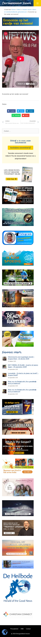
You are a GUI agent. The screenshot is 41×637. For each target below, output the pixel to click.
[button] (11, 111)
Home (13, 9)
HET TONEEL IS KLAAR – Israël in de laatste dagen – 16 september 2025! (23, 366)
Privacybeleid (14, 629)
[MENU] (37, 3)
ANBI (22, 629)
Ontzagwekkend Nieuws (16, 3)
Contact (28, 629)
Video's (19, 9)
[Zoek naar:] (20, 131)
